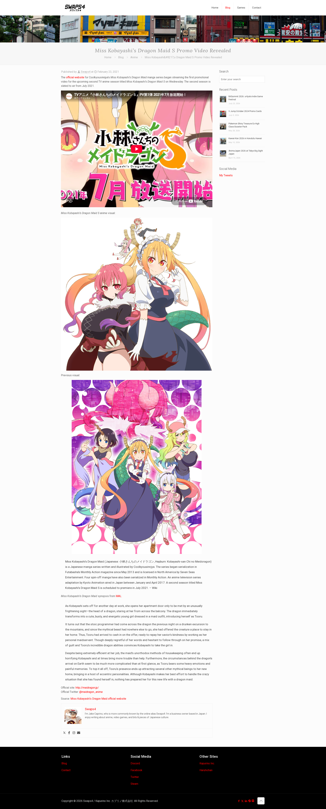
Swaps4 (85, 71)
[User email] (78, 733)
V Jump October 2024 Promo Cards (245, 111)
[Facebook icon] (239, 801)
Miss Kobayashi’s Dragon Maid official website (98, 698)
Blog (121, 57)
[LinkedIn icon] (246, 801)
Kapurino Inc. (207, 763)
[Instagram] (73, 733)
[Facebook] (69, 733)
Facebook (136, 770)
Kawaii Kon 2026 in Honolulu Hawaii (245, 138)
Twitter (135, 777)
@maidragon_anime (91, 692)
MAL (118, 596)
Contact (65, 770)
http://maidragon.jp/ (87, 687)
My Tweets (226, 175)
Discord (135, 763)
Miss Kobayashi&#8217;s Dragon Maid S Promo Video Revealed (183, 57)
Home (107, 57)
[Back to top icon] (261, 800)
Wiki (154, 588)
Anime (134, 57)
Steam (134, 783)
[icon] (249, 801)
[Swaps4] (75, 7)
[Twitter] (64, 733)
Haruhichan (206, 770)
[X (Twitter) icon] (242, 801)
